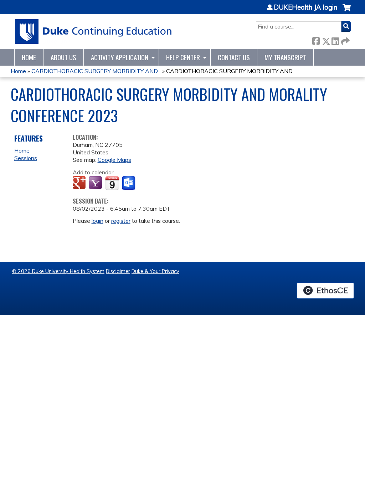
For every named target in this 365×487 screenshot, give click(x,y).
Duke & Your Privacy (155, 271)
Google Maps (114, 159)
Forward (344, 40)
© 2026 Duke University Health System (58, 271)
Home (29, 57)
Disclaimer (118, 271)
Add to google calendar (80, 183)
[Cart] (347, 11)
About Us (63, 57)
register (120, 220)
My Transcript (285, 57)
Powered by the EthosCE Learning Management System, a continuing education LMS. (325, 290)
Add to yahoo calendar (96, 183)
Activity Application (119, 57)
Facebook (315, 40)
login (97, 220)
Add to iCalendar (112, 183)
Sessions (25, 158)
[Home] (93, 31)
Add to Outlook (129, 183)
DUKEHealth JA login (305, 7)
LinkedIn (335, 40)
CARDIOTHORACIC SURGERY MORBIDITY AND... (96, 71)
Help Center (183, 57)
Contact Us (234, 57)
